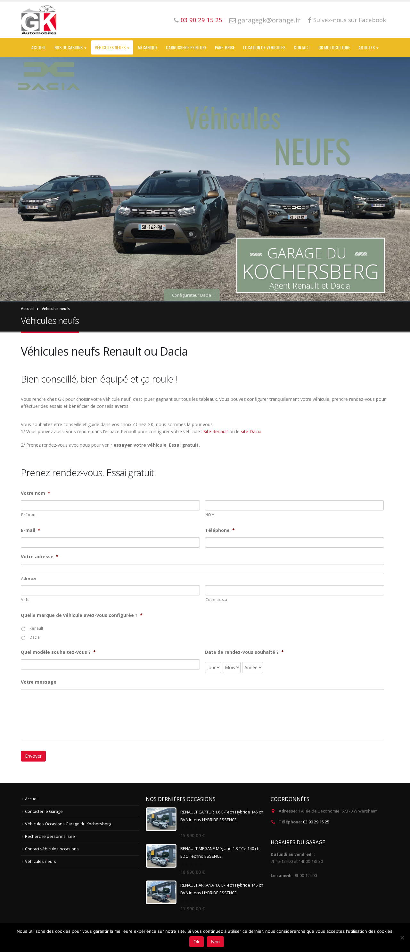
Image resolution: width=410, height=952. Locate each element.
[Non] (402, 937)
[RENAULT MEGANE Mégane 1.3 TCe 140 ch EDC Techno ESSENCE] (161, 856)
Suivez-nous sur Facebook (349, 20)
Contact (302, 47)
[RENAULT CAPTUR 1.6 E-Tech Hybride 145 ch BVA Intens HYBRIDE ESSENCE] (161, 819)
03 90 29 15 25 (201, 20)
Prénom (29, 514)
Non (215, 941)
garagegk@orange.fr (269, 19)
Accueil (38, 47)
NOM (210, 514)
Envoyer (33, 756)
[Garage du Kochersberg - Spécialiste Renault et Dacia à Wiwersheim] (39, 20)
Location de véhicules (264, 47)
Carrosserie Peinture (186, 47)
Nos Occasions (68, 47)
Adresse (29, 578)
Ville (25, 599)
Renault (36, 628)
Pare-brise (225, 47)
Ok (196, 941)
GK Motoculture (334, 47)
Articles (366, 47)
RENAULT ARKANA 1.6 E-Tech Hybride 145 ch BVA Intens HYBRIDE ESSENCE (221, 889)
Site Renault (215, 431)
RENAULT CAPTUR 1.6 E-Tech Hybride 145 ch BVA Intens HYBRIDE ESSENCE (221, 815)
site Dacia (251, 431)
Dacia (34, 637)
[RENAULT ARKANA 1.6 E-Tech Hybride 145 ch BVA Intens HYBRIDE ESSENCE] (161, 892)
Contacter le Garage (44, 811)
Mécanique (148, 47)
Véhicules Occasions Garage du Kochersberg (68, 824)
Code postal (216, 599)
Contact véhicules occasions (52, 849)
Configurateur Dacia (191, 273)
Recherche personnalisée (50, 836)
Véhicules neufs (110, 47)
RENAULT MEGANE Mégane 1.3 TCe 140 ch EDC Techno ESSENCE (219, 852)
